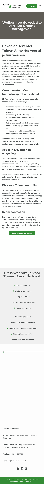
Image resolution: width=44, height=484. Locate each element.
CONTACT (31, 6)
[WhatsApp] (26, 468)
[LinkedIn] (22, 468)
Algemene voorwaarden (19, 481)
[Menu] (40, 6)
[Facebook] (18, 468)
